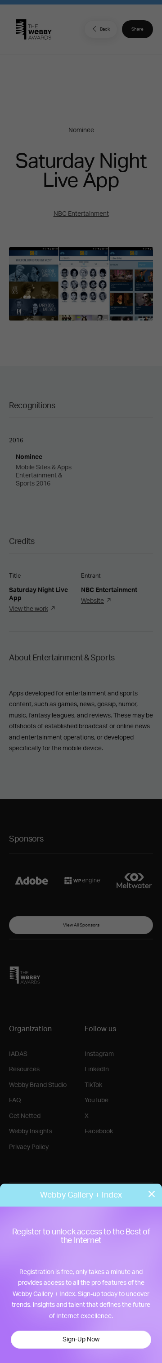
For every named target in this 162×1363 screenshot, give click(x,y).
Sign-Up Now (81, 1339)
